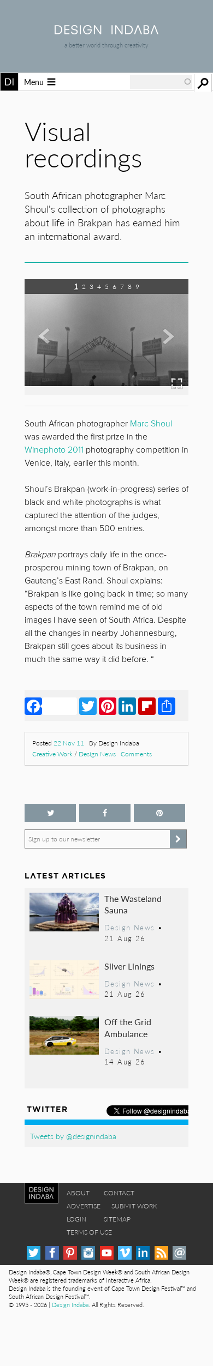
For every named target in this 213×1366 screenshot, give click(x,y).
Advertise (83, 1206)
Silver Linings (129, 966)
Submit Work (134, 1206)
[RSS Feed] (161, 1253)
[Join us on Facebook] (105, 813)
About (78, 1192)
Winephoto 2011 (54, 449)
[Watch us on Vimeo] (125, 1253)
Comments (136, 754)
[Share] (166, 705)
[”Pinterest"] (159, 813)
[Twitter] (88, 705)
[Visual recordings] (88, 391)
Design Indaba (70, 1305)
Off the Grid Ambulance (127, 1027)
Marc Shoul (151, 423)
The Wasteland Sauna (133, 904)
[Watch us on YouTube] (107, 1253)
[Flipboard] (147, 705)
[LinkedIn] (127, 705)
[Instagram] (88, 1253)
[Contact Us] (179, 1253)
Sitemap (117, 1219)
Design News (97, 754)
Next (163, 344)
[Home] (106, 31)
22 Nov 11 (69, 743)
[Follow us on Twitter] (50, 813)
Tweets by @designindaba (73, 1135)
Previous (49, 344)
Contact (119, 1192)
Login (76, 1219)
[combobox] (161, 82)
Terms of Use (89, 1232)
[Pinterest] (107, 705)
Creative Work (52, 754)
